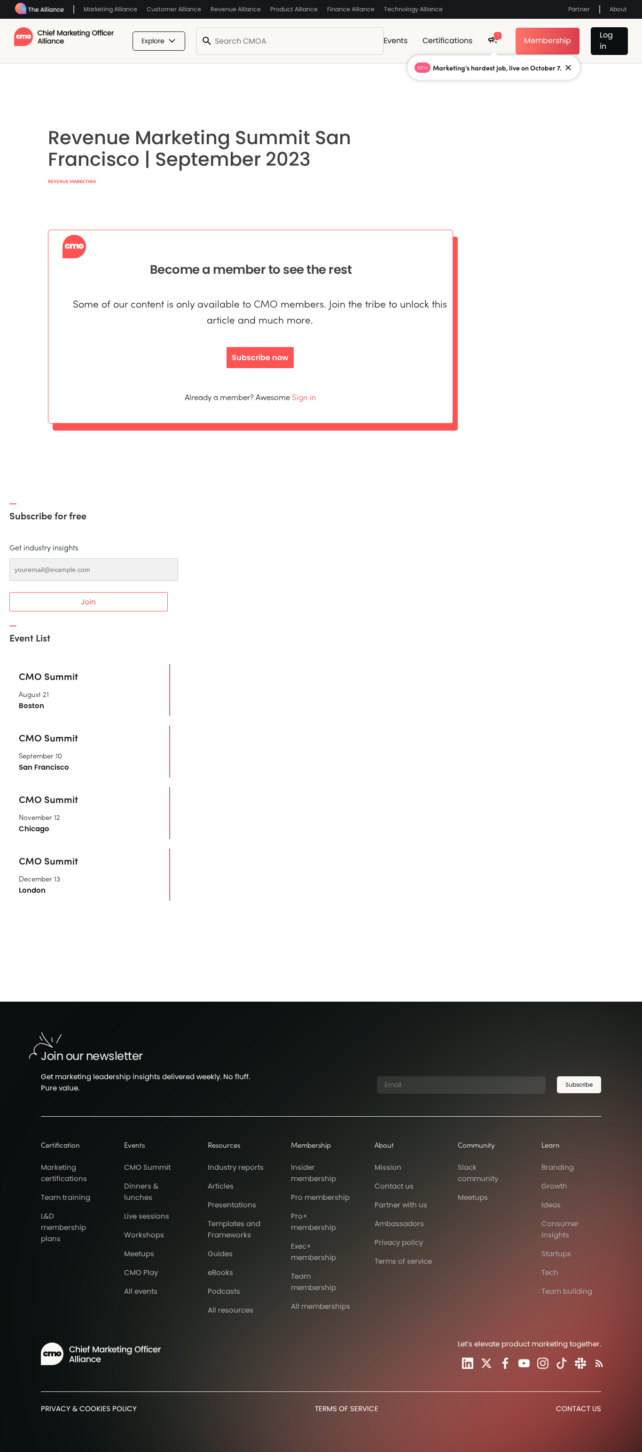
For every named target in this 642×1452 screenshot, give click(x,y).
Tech (549, 1272)
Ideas (551, 1205)
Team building (566, 1291)
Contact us (394, 1186)
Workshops (144, 1235)
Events (395, 40)
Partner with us (401, 1205)
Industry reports (236, 1167)
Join (88, 602)
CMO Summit (147, 1167)
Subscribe (579, 1085)
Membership (547, 40)
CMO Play (141, 1272)
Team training (65, 1197)
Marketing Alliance (110, 9)
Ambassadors (399, 1223)
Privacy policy (399, 1242)
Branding (557, 1167)
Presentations (232, 1205)
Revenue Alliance (236, 9)
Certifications (447, 40)
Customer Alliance (174, 9)
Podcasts (224, 1291)
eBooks (220, 1272)
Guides (220, 1254)
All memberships (320, 1306)
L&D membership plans (63, 1227)
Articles (221, 1186)
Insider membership (313, 1172)
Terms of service (403, 1261)
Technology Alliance (413, 9)
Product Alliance (294, 9)
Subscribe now (260, 357)
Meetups (139, 1254)
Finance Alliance (351, 9)
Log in (606, 41)
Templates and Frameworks (234, 1229)
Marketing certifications (64, 1172)
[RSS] (597, 1363)
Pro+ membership (313, 1221)
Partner (579, 9)
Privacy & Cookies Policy (89, 1408)
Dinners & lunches (141, 1191)
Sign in (304, 396)
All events (140, 1291)
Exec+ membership (313, 1251)
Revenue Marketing (72, 181)
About (618, 9)
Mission (388, 1167)
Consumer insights (560, 1229)
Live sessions (146, 1216)
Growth (554, 1186)
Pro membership (320, 1197)
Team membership (313, 1281)
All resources (230, 1310)
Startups (556, 1254)
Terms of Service (346, 1408)
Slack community (478, 1172)
